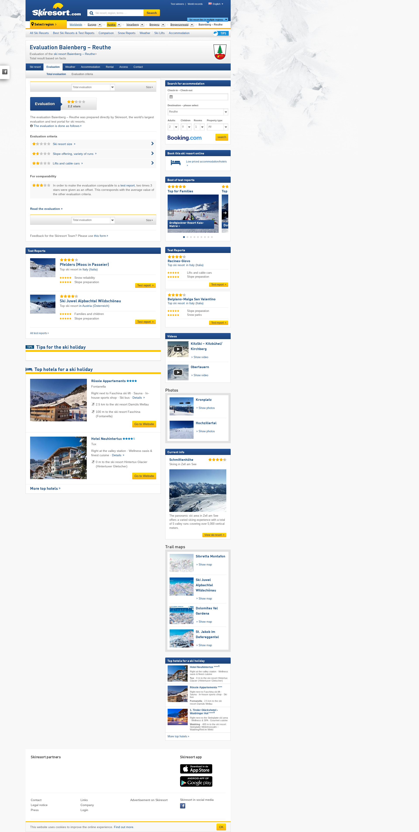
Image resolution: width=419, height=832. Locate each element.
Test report (144, 285)
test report (127, 185)
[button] (184, 138)
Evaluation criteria (82, 74)
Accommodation (179, 33)
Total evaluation (56, 74)
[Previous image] (171, 212)
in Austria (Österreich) (94, 306)
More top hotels (44, 489)
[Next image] (225, 212)
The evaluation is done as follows (56, 126)
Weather (145, 33)
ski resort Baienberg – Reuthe (74, 54)
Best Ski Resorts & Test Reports (73, 33)
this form (100, 235)
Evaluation (53, 66)
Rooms (198, 120)
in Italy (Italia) (88, 269)
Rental (110, 66)
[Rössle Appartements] (178, 694)
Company (87, 805)
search (222, 137)
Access (123, 66)
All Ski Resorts (39, 33)
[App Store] (196, 774)
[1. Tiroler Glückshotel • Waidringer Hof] (178, 717)
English (216, 4)
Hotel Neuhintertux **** (205, 667)
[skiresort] (54, 10)
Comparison (106, 33)
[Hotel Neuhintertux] (178, 673)
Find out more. (124, 827)
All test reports (38, 333)
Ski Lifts (159, 33)
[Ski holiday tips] (220, 33)
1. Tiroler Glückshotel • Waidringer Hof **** (204, 711)
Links (84, 800)
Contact (138, 66)
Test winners (177, 4)
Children (186, 120)
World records (195, 4)
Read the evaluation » (46, 208)
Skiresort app (191, 757)
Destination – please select (183, 105)
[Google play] (196, 786)
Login (84, 810)
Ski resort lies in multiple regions (206, 19)
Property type (214, 120)
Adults (171, 120)
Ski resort (35, 66)
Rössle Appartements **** (206, 687)
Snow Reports (127, 33)
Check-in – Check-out (180, 90)
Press (35, 810)
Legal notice (39, 805)
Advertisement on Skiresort (149, 800)
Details (137, 397)
